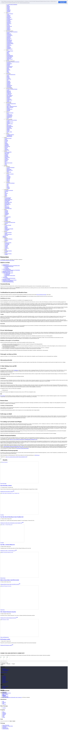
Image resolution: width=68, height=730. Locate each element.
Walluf (8, 59)
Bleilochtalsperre (9, 136)
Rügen (8, 71)
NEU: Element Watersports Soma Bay (8, 611)
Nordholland (7, 213)
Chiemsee (8, 18)
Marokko (5, 231)
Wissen (3, 715)
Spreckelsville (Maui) (8, 208)
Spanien (5, 241)
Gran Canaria (7, 244)
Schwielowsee (9, 41)
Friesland (6, 212)
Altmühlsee (8, 15)
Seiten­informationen (5, 728)
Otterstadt (8, 10)
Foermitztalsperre (9, 19)
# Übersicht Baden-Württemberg (12, 4)
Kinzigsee (8, 54)
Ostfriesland (9, 82)
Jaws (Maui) (7, 201)
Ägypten (5, 137)
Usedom (8, 72)
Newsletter (4, 688)
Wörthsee (8, 29)
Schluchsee (8, 11)
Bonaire (6, 227)
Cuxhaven (8, 78)
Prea (5, 161)
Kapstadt (6, 251)
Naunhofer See (9, 117)
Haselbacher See (9, 116)
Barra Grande (7, 152)
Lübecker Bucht (9, 67)
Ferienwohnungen (5, 681)
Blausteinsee (9, 90)
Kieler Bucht (9, 127)
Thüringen (7, 133)
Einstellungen (16, 370)
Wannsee (8, 46)
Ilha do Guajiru (7, 157)
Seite (3, 694)
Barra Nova (7, 153)
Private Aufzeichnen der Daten (41, 294)
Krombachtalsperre (10, 55)
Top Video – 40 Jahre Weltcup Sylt (7, 544)
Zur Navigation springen (4, 260)
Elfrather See (9, 92)
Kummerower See (10, 66)
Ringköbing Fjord (9, 170)
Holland (5, 209)
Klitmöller (8, 178)
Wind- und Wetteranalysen (4, 637)
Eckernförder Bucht (10, 121)
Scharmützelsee (9, 40)
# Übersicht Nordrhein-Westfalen (12, 89)
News (3, 716)
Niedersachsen (8, 73)
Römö (8, 171)
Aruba (6, 226)
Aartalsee (8, 51)
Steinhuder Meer (9, 85)
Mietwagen (4, 682)
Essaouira (6, 235)
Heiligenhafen (9, 125)
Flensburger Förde (10, 123)
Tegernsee (8, 27)
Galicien (6, 247)
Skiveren (8, 187)
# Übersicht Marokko (8, 232)
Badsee (8, 5)
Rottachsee (8, 22)
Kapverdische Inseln (7, 221)
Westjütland (8, 166)
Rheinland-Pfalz (8, 102)
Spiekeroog (8, 84)
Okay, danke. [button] (62, 2)
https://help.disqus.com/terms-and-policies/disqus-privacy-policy (14, 446)
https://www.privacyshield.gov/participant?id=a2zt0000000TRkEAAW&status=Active (23, 439)
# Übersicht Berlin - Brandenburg (12, 31)
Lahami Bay (7, 144)
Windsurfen (3, 663)
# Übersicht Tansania (8, 253)
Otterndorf (8, 83)
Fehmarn (8, 122)
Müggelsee (8, 37)
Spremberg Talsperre (10, 43)
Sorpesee (8, 98)
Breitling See (9, 33)
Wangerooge (9, 86)
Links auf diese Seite (5, 725)
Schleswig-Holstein (9, 119)
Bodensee (8, 6)
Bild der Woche (4, 693)
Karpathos (6, 191)
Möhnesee (8, 97)
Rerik (8, 70)
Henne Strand (9, 169)
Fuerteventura (7, 243)
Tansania (5, 252)
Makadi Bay (7, 145)
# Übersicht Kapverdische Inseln (10, 222)
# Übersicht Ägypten (8, 138)
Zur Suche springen (11, 260)
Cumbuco (6, 154)
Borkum (8, 77)
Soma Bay (6, 149)
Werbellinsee (9, 47)
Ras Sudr (6, 147)
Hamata (6, 142)
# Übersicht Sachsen (10, 112)
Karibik (5, 224)
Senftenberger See (10, 42)
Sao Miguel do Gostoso (8, 162)
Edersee (8, 53)
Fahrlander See (9, 34)
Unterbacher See (9, 99)
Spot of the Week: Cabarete (6, 485)
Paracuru (6, 160)
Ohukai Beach (7, 207)
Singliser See (9, 58)
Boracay (6, 239)
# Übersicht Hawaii (8, 197)
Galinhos (6, 158)
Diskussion (4, 695)
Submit (2, 664)
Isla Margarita (7, 229)
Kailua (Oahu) (7, 203)
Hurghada (6, 143)
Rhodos (6, 195)
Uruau (6, 164)
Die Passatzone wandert (5, 639)
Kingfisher (6, 240)
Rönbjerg (8, 180)
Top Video (2, 514)
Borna (8, 113)
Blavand (8, 168)
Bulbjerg (8, 175)
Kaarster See (9, 94)
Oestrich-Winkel (9, 57)
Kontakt (3, 687)
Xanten (8, 100)
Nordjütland (8, 182)
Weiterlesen (6, 491)
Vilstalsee (8, 28)
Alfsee (8, 75)
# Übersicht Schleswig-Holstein (12, 120)
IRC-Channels (2, 395)
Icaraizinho (6, 156)
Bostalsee (8, 104)
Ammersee (8, 16)
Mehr (3, 703)
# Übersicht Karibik (8, 225)
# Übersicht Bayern (10, 13)
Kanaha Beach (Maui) (8, 202)
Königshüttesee (9, 96)
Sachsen (7, 111)
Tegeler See (9, 44)
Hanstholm (8, 177)
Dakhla (6, 233)
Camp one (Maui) (7, 198)
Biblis (8, 52)
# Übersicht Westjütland (10, 167)
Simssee (8, 24)
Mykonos (6, 193)
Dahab (6, 139)
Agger (8, 174)
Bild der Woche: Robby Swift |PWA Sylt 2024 (9, 580)
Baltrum (8, 76)
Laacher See (9, 105)
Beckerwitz (8, 62)
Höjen (8, 184)
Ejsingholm (8, 176)
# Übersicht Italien (8, 216)
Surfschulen (4, 713)
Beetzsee (8, 32)
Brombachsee (9, 17)
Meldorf (8, 129)
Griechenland (6, 189)
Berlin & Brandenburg (9, 30)
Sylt (7, 132)
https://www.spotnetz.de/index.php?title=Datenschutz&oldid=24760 (16, 456)
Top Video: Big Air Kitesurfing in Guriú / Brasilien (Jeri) (11, 516)
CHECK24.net (37, 455)
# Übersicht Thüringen (10, 134)
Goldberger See (9, 93)
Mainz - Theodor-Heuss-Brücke (12, 106)
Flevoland (6, 211)
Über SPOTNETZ (5, 686)
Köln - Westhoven (10, 95)
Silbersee (8, 108)
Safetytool (4, 680)
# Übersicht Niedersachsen (11, 74)
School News (2, 609)
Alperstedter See (9, 135)
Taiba (6, 163)
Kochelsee (8, 20)
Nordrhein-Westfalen (9, 88)
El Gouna (6, 140)
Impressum (4, 668)
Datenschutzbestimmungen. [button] (25, 2)
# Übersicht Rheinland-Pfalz (11, 103)
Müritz (8, 68)
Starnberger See (9, 26)
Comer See (6, 217)
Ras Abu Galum (7, 146)
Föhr (7, 124)
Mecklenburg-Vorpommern (10, 60)
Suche (1, 719)
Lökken (8, 186)
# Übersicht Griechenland (9, 190)
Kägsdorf (8, 65)
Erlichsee (8, 8)
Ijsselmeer (6, 210)
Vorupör (8, 181)
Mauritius (4, 236)
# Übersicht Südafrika (8, 250)
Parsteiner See (9, 38)
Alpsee (8, 14)
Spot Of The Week (3, 483)
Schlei (8, 130)
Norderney (8, 81)
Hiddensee (8, 64)
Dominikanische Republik (9, 228)
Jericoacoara (7, 159)
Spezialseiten (4, 726)
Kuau (6, 205)
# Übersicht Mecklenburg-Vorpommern (13, 61)
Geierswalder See (9, 35)
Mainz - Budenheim (10, 107)
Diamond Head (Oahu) (8, 199)
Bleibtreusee (9, 91)
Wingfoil (13, 663)
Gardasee (6, 218)
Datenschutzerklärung (5, 669)
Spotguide (4, 676)
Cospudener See (9, 114)
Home (3, 711)
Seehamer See (9, 23)
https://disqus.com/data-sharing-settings (22, 448)
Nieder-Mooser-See (10, 56)
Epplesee (8, 7)
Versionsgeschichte (5, 697)
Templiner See (9, 45)
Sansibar (6, 254)
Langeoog (8, 80)
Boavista (6, 223)
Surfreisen (4, 714)
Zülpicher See (9, 101)
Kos (5, 192)
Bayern (7, 12)
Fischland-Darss (9, 63)
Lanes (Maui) (7, 206)
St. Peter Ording (9, 131)
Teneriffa (6, 246)
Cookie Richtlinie (5, 670)
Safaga (6, 148)
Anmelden (4, 707)
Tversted (8, 188)
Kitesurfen (8, 663)
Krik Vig (8, 179)
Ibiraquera (6, 155)
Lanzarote (6, 245)
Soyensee (8, 25)
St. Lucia (6, 230)
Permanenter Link (5, 727)
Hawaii (5, 196)
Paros (6, 194)
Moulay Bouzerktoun (8, 234)
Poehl (8, 118)
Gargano (6, 219)
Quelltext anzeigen (5, 696)
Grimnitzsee (9, 36)
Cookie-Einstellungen (3, 672)
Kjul (7, 185)
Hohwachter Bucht (10, 126)
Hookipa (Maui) (7, 200)
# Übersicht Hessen (10, 50)
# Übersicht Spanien (8, 242)
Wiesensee (8, 110)
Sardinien (6, 220)
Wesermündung (9, 87)
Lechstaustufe (9, 21)
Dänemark (5, 165)
